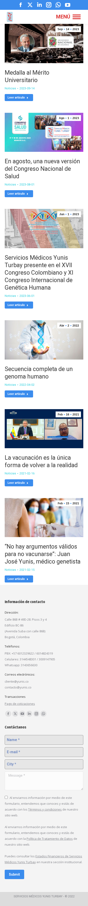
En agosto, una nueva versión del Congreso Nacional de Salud (42, 169)
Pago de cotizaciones (20, 704)
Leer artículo (16, 97)
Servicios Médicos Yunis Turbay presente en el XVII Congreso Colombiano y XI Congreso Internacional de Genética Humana (39, 272)
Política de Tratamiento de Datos (50, 839)
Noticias (10, 88)
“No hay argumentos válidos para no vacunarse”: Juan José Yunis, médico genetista (42, 554)
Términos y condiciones (45, 809)
